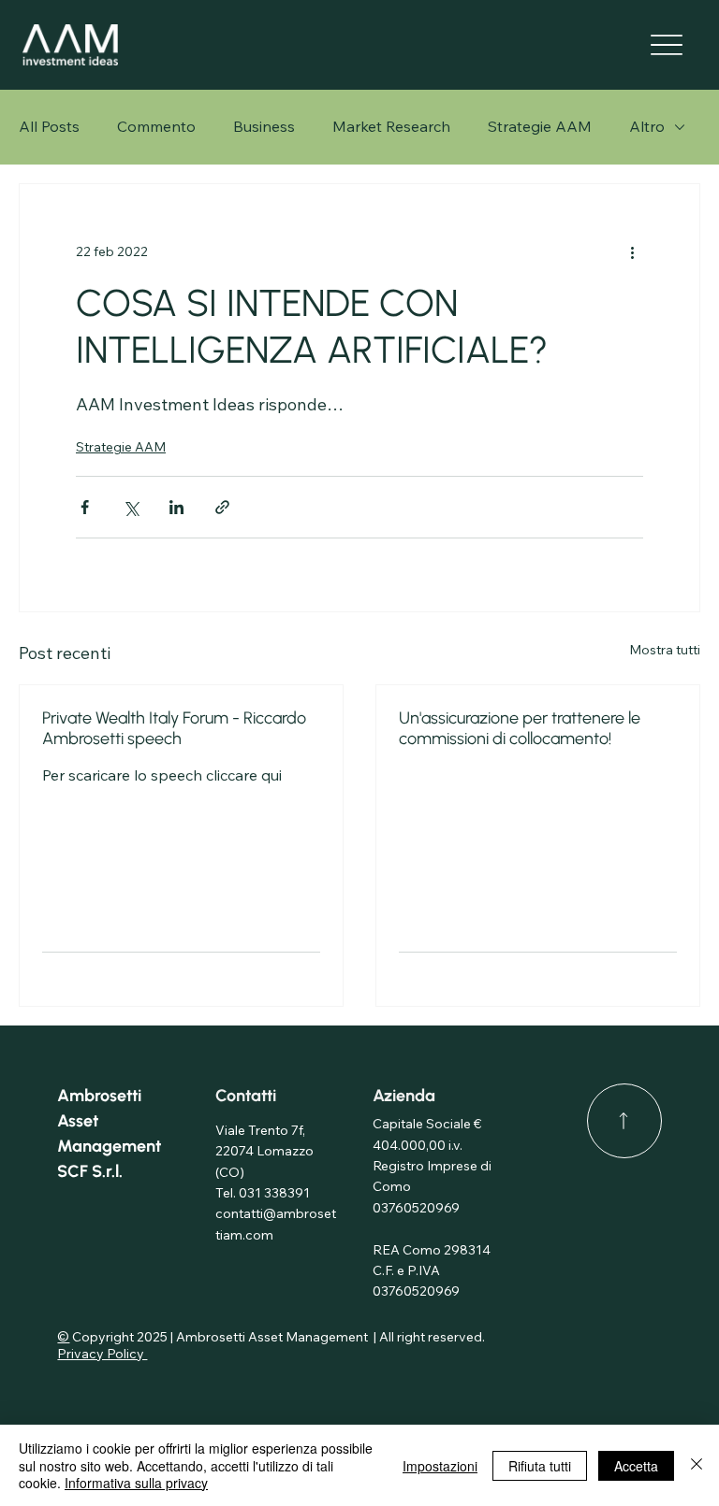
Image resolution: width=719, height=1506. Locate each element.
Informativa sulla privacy (136, 1482)
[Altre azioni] (632, 251)
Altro (647, 126)
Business (264, 126)
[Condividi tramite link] (222, 507)
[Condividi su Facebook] (85, 507)
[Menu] (667, 45)
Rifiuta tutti (539, 1465)
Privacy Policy (102, 1353)
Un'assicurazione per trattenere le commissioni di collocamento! (519, 728)
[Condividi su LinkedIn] (176, 507)
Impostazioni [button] (440, 1465)
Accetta (636, 1465)
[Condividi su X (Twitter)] (130, 507)
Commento (156, 126)
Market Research (391, 126)
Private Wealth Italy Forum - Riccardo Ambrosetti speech (174, 728)
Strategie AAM (540, 126)
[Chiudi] (696, 1465)
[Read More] (624, 1120)
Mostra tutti (664, 649)
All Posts (49, 126)
